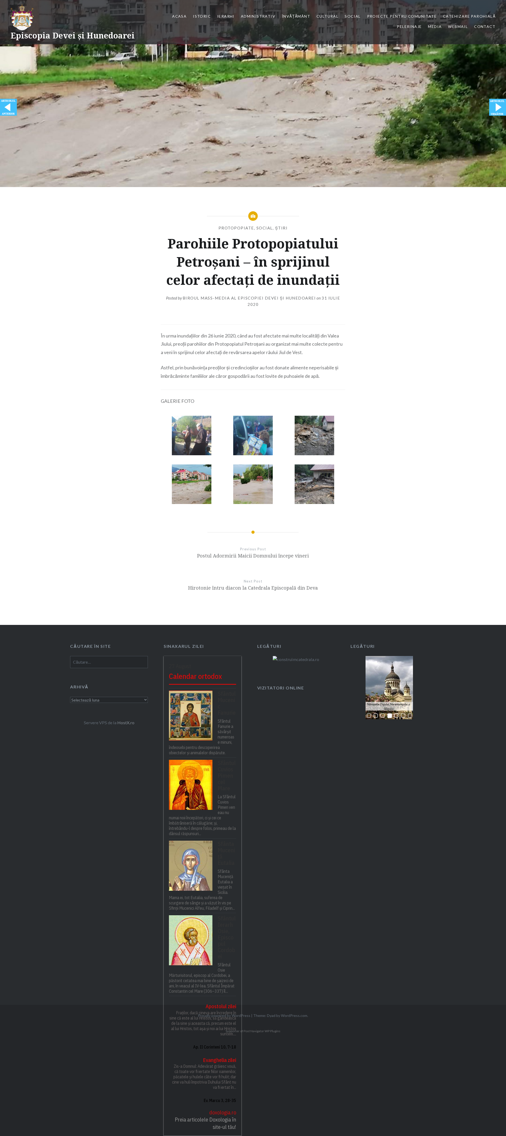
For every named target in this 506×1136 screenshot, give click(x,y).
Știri (281, 228)
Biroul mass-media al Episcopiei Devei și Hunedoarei (249, 298)
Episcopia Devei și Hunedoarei (73, 35)
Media (435, 26)
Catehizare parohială (469, 16)
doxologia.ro (222, 1112)
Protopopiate (236, 228)
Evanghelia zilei (219, 1060)
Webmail (458, 26)
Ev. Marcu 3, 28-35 (220, 1100)
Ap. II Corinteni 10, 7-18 (214, 1047)
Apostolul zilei (221, 1006)
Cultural (327, 16)
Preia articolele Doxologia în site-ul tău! (205, 1123)
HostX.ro (125, 722)
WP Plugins (272, 1031)
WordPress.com (294, 1015)
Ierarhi (226, 16)
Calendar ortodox (195, 676)
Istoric (202, 16)
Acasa (179, 16)
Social (353, 16)
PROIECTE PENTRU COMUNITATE (402, 16)
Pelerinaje (409, 26)
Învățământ (296, 16)
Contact (484, 26)
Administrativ (258, 16)
